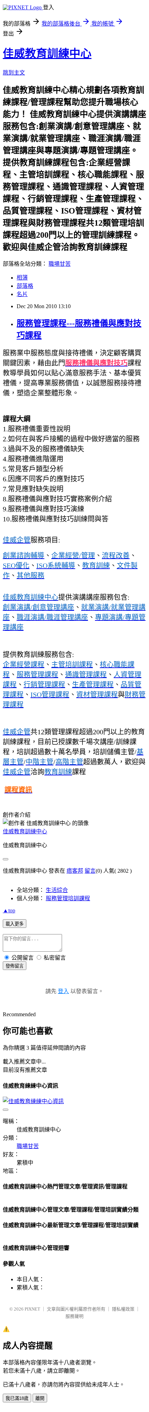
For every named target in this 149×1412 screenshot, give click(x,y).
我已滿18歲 (17, 1398)
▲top (9, 910)
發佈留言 (15, 966)
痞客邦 (75, 871)
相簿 (22, 278)
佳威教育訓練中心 (47, 53)
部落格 (25, 286)
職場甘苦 (60, 264)
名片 (22, 294)
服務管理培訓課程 (68, 898)
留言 (90, 871)
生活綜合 (57, 890)
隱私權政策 (123, 1309)
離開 (39, 1398)
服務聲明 (74, 1316)
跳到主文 (14, 73)
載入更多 (15, 923)
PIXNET (32, 1309)
